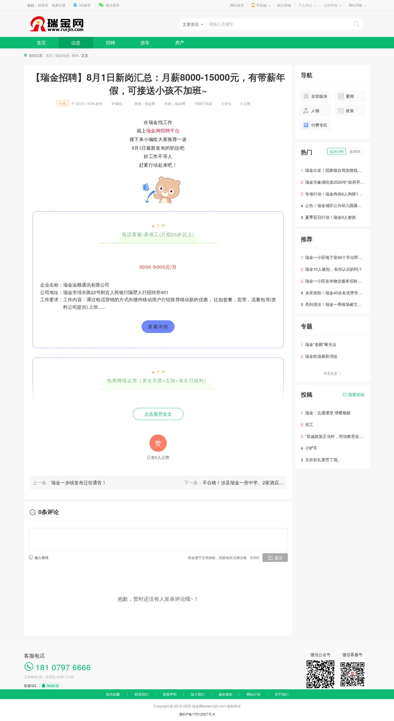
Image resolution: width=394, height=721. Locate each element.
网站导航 (356, 5)
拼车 (145, 42)
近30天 (355, 151)
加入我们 (197, 694)
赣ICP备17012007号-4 (197, 713)
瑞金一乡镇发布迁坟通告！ (78, 482)
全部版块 (319, 96)
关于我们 (281, 694)
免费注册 (58, 5)
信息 (75, 42)
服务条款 (225, 694)
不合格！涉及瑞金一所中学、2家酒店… (243, 482)
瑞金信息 (62, 55)
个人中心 (305, 5)
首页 (41, 42)
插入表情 (41, 557)
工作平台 (330, 5)
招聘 (110, 42)
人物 (315, 110)
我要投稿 (356, 394)
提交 (279, 557)
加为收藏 (113, 694)
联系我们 (142, 694)
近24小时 (336, 151)
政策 (350, 110)
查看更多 (330, 373)
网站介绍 (253, 694)
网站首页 (237, 5)
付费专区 (319, 125)
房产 (179, 42)
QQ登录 (85, 5)
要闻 (75, 55)
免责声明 (170, 694)
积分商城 (284, 5)
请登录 (43, 5)
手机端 (261, 5)
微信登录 (113, 5)
